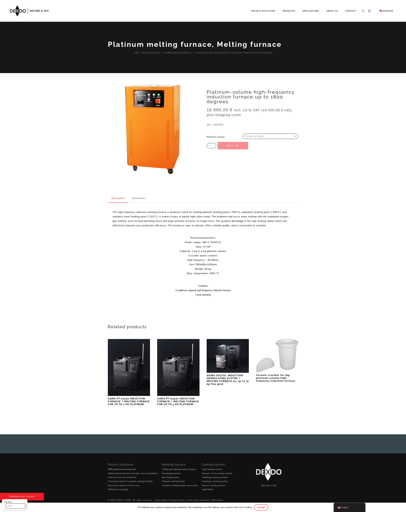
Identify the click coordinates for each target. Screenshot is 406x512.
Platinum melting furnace (160, 44)
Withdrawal (217, 500)
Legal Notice (207, 489)
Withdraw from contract (21, 496)
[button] (276, 11)
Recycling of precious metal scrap (123, 485)
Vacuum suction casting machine (217, 473)
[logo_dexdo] (18, 11)
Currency (8, 502)
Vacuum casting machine (213, 485)
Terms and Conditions (198, 500)
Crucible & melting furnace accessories (180, 485)
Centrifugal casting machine (214, 477)
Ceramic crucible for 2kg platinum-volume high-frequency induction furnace (275, 378)
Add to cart (233, 145)
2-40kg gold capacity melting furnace (179, 469)
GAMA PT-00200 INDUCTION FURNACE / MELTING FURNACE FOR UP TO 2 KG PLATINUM (129, 401)
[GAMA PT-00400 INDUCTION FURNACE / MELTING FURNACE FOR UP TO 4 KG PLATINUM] (178, 367)
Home (136, 53)
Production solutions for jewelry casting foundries (130, 481)
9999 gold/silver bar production (122, 469)
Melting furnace (249, 44)
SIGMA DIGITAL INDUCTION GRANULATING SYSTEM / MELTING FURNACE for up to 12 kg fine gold (228, 379)
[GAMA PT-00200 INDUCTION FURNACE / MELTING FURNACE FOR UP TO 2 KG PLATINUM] (129, 367)
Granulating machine (171, 473)
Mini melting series (170, 477)
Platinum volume (216, 137)
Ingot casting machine (212, 469)
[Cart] (369, 11)
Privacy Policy (177, 500)
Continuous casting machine (215, 481)
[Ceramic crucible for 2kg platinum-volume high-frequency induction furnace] (277, 356)
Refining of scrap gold (118, 489)
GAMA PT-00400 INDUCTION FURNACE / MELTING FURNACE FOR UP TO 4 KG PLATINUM (178, 401)
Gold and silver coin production (122, 477)
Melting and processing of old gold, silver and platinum (133, 473)
